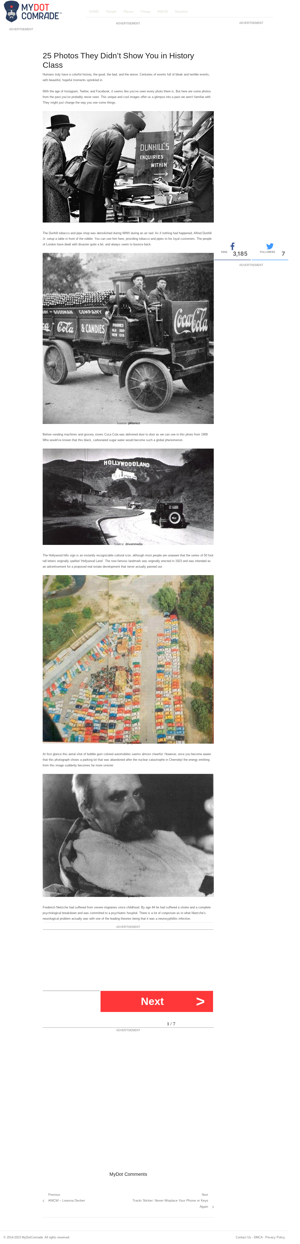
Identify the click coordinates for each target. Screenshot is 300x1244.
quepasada (134, 743)
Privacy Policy (275, 1237)
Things (145, 11)
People (111, 11)
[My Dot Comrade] (37, 11)
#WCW (163, 11)
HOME (94, 11)
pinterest (134, 423)
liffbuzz (134, 222)
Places (128, 11)
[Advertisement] (20, 102)
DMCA (258, 1237)
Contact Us (243, 1237)
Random (181, 11)
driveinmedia (133, 544)
